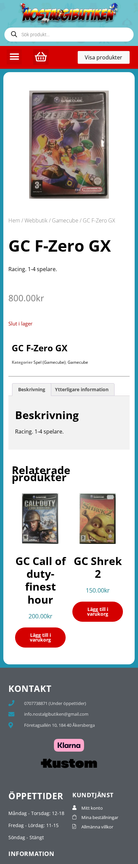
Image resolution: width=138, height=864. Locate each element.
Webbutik (36, 220)
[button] (14, 56)
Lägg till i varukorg (40, 637)
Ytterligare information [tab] (82, 389)
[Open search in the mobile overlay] (69, 35)
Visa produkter (107, 58)
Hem (14, 220)
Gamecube (65, 220)
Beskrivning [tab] (31, 389)
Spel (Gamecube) (49, 362)
